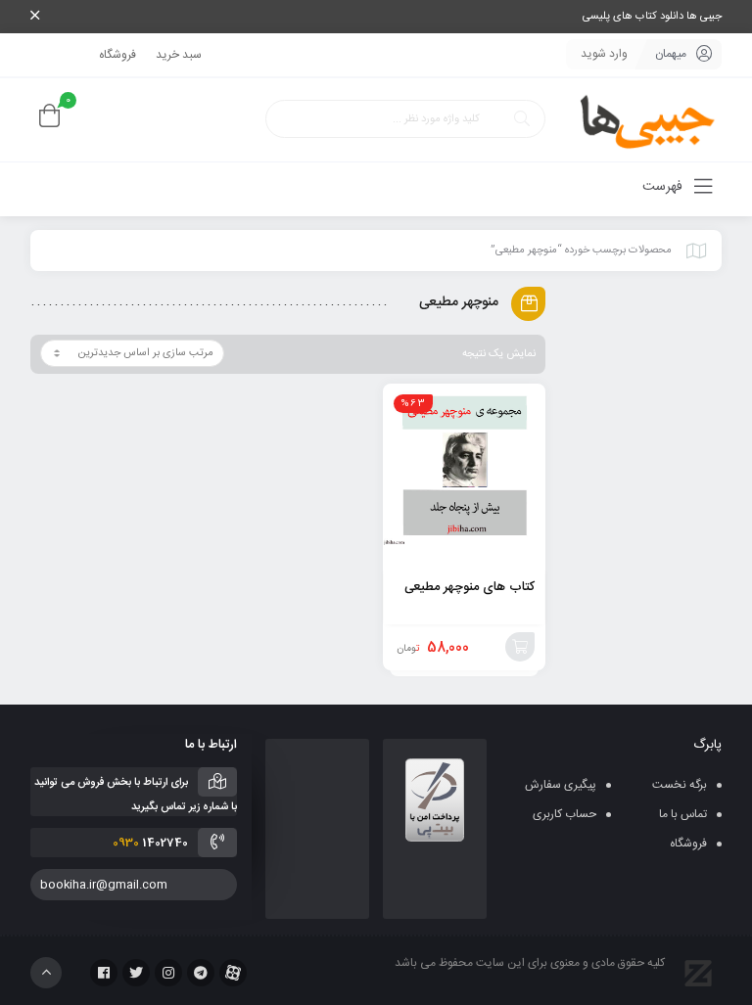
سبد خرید (179, 55)
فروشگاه (117, 55)
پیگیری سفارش (560, 785)
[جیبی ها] (640, 119)
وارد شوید (604, 54)
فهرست (664, 187)
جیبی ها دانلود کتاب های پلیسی (652, 16)
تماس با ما (683, 814)
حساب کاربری (564, 814)
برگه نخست (679, 785)
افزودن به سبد (520, 647)
